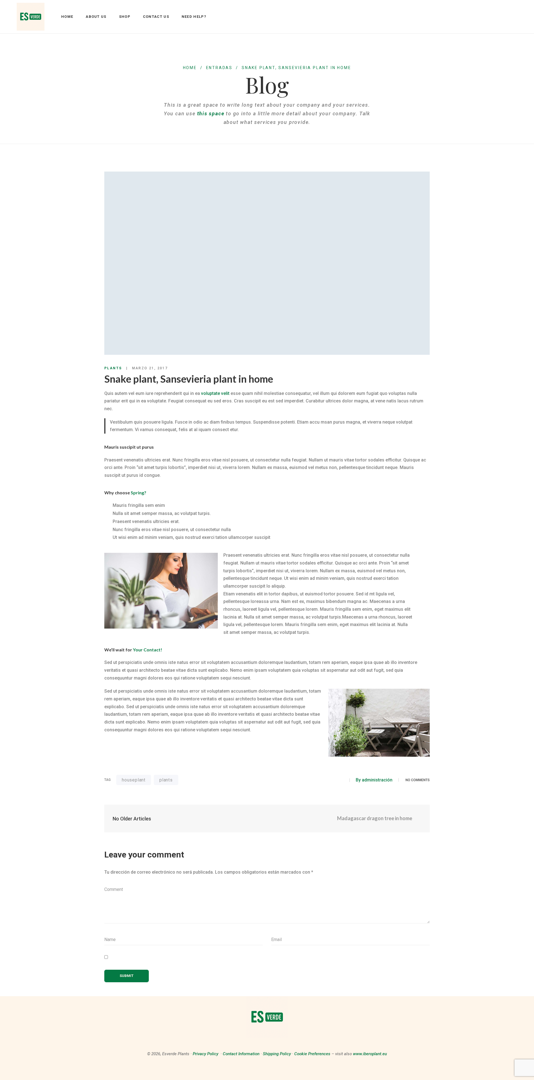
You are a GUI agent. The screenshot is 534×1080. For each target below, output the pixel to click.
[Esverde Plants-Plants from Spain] (30, 16)
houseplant (133, 780)
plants (166, 780)
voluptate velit (215, 393)
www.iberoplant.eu (370, 1053)
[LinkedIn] (341, 780)
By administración (374, 780)
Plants (113, 368)
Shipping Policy (277, 1053)
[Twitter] (331, 780)
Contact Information (241, 1053)
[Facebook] (321, 780)
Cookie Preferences (312, 1053)
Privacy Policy (205, 1053)
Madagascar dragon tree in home (375, 818)
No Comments (418, 780)
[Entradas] (267, 818)
